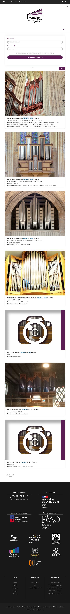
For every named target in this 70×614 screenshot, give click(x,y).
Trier (61, 68)
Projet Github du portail (55, 582)
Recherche (10, 45)
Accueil (15, 582)
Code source (7, 1)
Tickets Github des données (55, 593)
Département (11, 38)
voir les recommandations (35, 57)
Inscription (22, 1)
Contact (15, 593)
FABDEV (37, 606)
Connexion (15, 1)
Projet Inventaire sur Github (55, 588)
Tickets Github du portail (55, 585)
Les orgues (15, 588)
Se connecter (35, 582)
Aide (35, 585)
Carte (14, 585)
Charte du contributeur (35, 588)
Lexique (15, 591)
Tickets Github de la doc (55, 591)
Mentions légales (21, 606)
